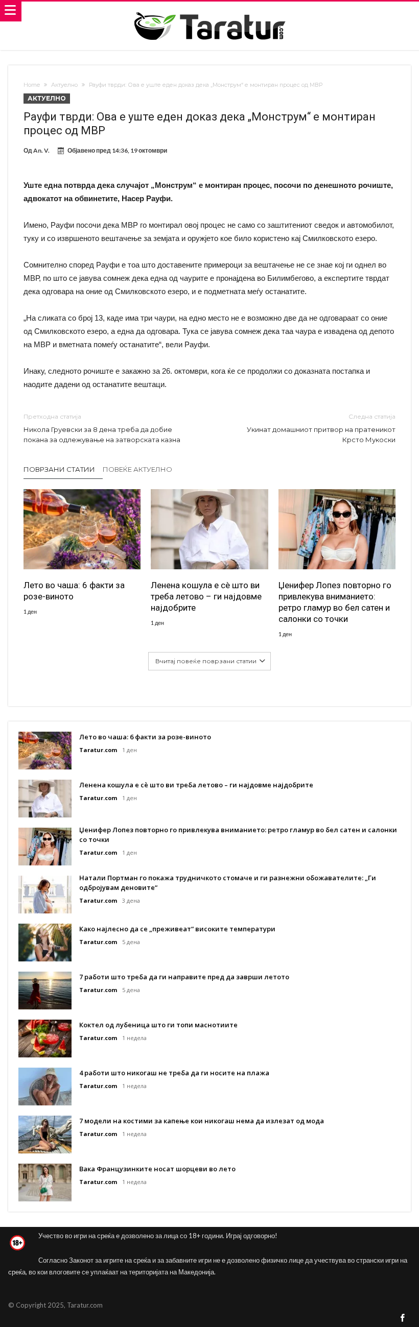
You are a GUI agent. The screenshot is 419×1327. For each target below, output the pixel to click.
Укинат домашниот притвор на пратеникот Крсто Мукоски (321, 428)
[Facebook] (402, 1318)
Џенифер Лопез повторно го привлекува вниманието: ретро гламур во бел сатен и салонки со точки (334, 602)
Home (32, 84)
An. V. (41, 150)
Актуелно (64, 84)
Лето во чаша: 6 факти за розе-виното (74, 590)
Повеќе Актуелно (137, 469)
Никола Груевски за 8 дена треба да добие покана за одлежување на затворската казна (102, 428)
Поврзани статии (59, 469)
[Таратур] (209, 11)
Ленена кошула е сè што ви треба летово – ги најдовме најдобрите (206, 596)
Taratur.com (98, 750)
